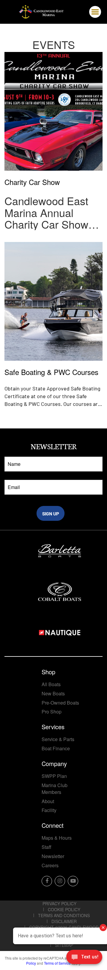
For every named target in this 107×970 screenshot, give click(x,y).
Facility (49, 810)
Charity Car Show (32, 181)
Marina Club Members (54, 788)
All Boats (51, 684)
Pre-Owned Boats (60, 702)
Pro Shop (52, 711)
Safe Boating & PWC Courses (51, 371)
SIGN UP (50, 513)
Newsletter (53, 856)
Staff (46, 847)
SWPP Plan (54, 776)
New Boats (53, 693)
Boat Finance (56, 748)
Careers (50, 865)
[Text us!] (84, 958)
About (48, 801)
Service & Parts (58, 739)
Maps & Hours (57, 837)
